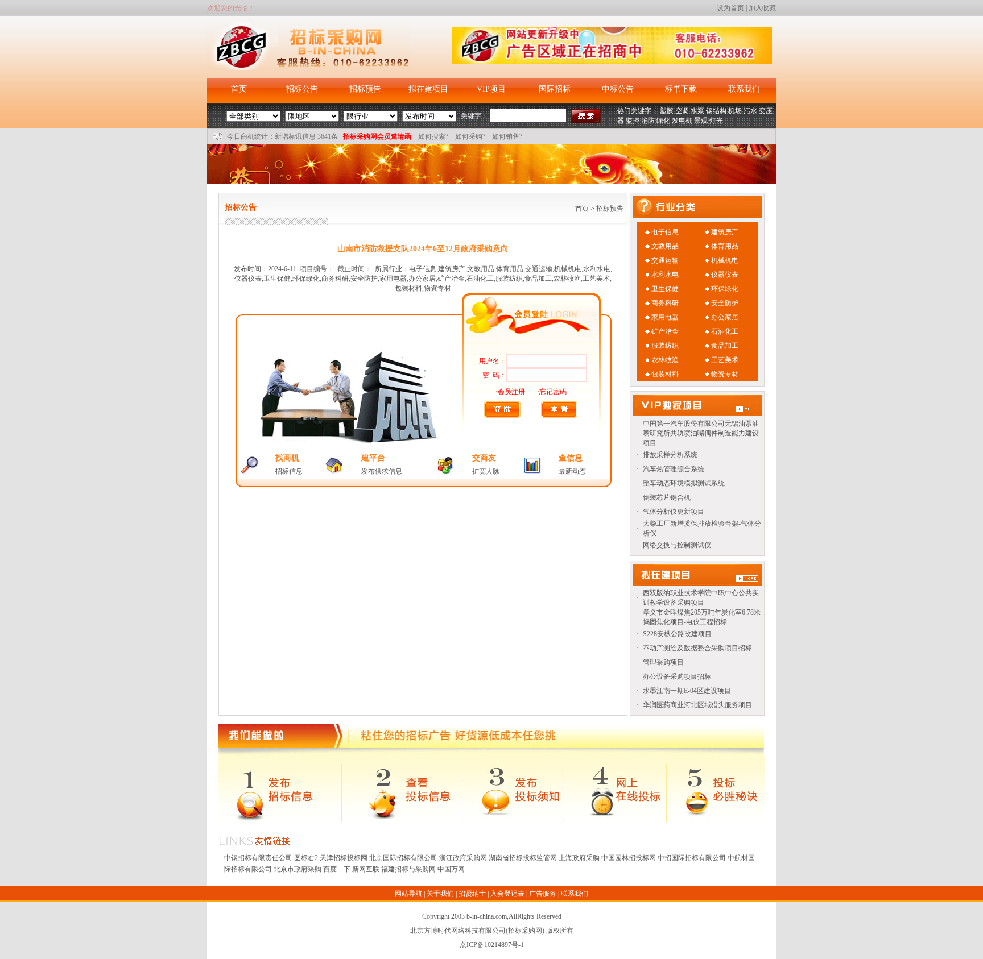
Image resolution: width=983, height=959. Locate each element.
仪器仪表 (724, 275)
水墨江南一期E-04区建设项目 (687, 691)
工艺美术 (724, 360)
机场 (735, 111)
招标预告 (365, 89)
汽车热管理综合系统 (673, 469)
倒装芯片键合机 (667, 497)
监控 (632, 120)
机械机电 (724, 260)
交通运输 (665, 260)
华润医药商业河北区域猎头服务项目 (697, 705)
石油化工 (724, 331)
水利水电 (665, 275)
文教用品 (665, 246)
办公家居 (724, 317)
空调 (682, 111)
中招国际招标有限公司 (692, 858)
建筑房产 (724, 232)
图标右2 (306, 858)
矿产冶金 (665, 331)
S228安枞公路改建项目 (677, 634)
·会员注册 (510, 392)
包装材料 (665, 374)
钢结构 (716, 111)
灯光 (716, 120)
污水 (750, 111)
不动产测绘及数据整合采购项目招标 (697, 648)
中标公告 (618, 89)
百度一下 (336, 869)
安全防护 (724, 303)
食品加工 (724, 346)
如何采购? (470, 136)
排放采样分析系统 (670, 455)
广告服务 (542, 894)
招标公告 (302, 89)
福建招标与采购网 (408, 869)
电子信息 (665, 232)
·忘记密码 (552, 392)
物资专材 (724, 374)
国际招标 (555, 89)
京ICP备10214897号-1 (492, 945)
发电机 (682, 120)
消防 (648, 120)
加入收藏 (762, 8)
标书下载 (681, 89)
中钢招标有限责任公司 (258, 858)
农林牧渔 (665, 360)
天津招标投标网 (343, 858)
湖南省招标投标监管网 (523, 858)
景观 (701, 120)
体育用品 (724, 246)
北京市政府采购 (297, 869)
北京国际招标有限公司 (403, 858)
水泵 (697, 111)
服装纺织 (665, 346)
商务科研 (665, 303)
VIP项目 (491, 89)
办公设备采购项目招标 (677, 676)
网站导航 (408, 894)
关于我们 (440, 894)
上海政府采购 (579, 858)
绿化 (663, 120)
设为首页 (730, 8)
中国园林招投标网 (628, 858)
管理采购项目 (663, 662)
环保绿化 (724, 289)
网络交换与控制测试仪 (677, 545)
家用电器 (665, 317)
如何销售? (507, 136)
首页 (239, 89)
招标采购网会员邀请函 (377, 136)
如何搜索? (433, 136)
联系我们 (744, 89)
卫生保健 (665, 289)
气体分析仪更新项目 (673, 512)
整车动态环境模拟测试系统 (684, 483)
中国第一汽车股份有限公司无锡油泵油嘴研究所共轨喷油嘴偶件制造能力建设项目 (701, 433)
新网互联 (365, 869)
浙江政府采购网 (463, 858)
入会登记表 (507, 894)
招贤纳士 (472, 894)
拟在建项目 (428, 89)
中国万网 (451, 869)
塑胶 (667, 111)
